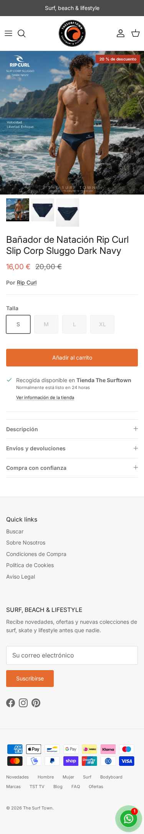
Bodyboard (111, 777)
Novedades (17, 777)
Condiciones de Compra (36, 554)
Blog (58, 786)
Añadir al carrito (72, 357)
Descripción (22, 429)
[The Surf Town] (72, 33)
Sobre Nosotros (25, 542)
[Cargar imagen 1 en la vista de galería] (72, 123)
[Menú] (8, 33)
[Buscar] (25, 33)
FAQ (75, 786)
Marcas (13, 786)
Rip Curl (26, 282)
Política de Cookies (30, 565)
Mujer (68, 777)
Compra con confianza (36, 467)
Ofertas (96, 786)
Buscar (14, 531)
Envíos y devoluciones (36, 448)
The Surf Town (38, 808)
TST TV (37, 786)
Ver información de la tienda (45, 397)
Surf (87, 777)
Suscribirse (30, 678)
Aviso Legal (20, 576)
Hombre (46, 777)
